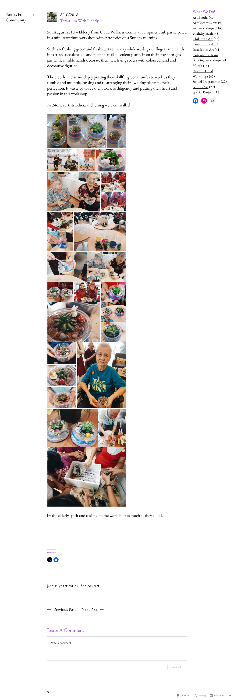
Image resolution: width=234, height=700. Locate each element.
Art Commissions (205, 22)
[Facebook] (195, 101)
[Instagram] (204, 101)
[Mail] (213, 101)
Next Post (89, 609)
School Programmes (206, 81)
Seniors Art (90, 585)
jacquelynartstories (62, 585)
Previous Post (64, 609)
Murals (197, 65)
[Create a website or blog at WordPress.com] (48, 692)
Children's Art (203, 38)
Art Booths (200, 17)
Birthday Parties (204, 33)
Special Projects (203, 92)
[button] (57, 130)
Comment (176, 667)
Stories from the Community (20, 17)
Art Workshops (203, 28)
